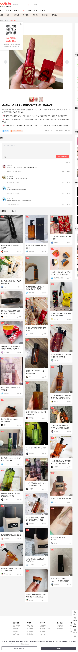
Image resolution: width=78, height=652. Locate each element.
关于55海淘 (16, 626)
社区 (1, 15)
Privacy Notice (25, 644)
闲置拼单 (35, 15)
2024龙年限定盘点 (17, 131)
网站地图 (16, 634)
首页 (1, 20)
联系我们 (30, 628)
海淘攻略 (16, 15)
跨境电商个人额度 (45, 628)
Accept (58, 648)
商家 (15, 10)
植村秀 (6, 131)
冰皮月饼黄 (10, 198)
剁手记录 (26, 15)
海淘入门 (60, 626)
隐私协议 (16, 628)
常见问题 (30, 626)
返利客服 (30, 631)
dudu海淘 (9, 165)
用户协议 (16, 631)
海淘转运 (45, 15)
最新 (8, 15)
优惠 (7, 10)
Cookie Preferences (19, 648)
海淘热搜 (60, 628)
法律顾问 (30, 634)
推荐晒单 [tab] (3, 211)
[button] (16, 5)
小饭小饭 (9, 187)
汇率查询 (42, 634)
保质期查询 (43, 626)
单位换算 (42, 631)
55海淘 (5, 4)
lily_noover (10, 176)
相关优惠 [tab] (13, 211)
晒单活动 (54, 15)
